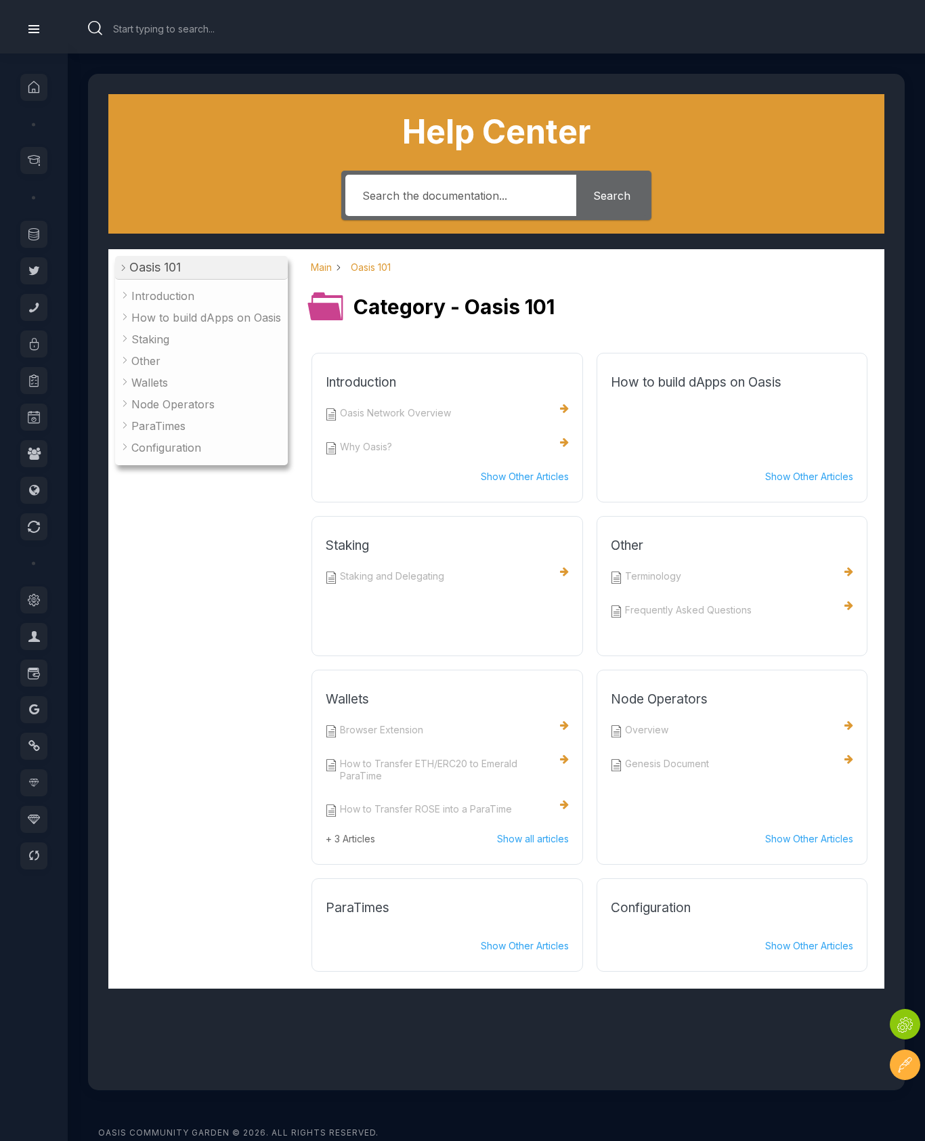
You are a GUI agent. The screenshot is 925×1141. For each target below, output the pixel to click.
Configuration (651, 908)
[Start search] (95, 28)
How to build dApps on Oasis (696, 382)
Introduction (361, 382)
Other (627, 545)
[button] (201, 268)
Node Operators (659, 699)
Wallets (347, 699)
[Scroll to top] (905, 1105)
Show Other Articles (525, 476)
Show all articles (533, 839)
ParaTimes (357, 908)
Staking (347, 545)
